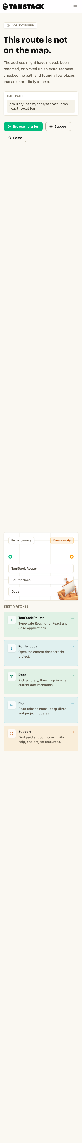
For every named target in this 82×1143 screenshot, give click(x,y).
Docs (15, 591)
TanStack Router (24, 568)
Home (17, 138)
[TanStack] (23, 6)
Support (61, 126)
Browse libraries (26, 126)
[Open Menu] (75, 7)
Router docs (21, 580)
